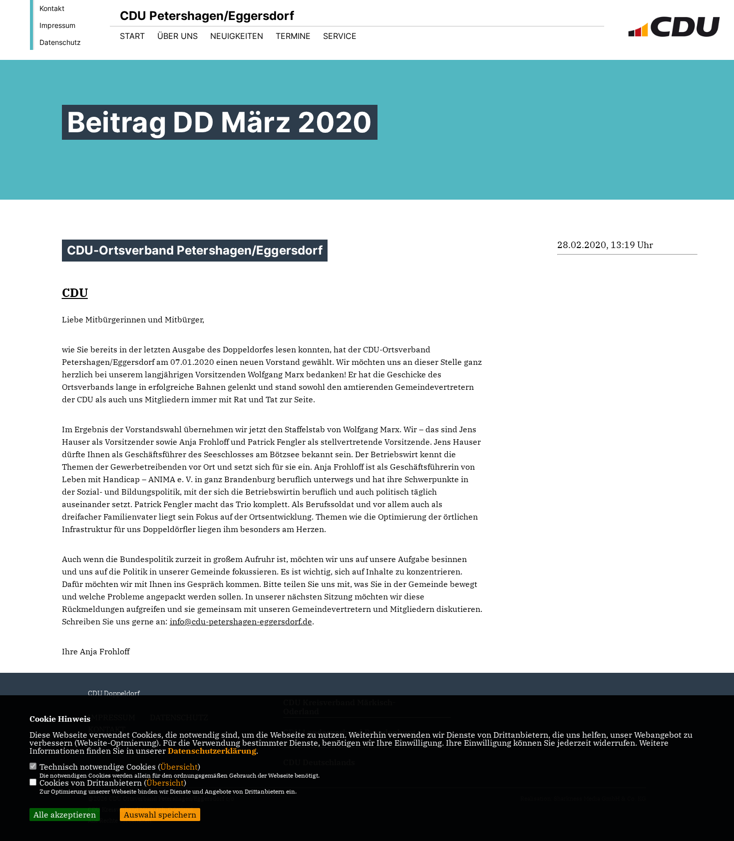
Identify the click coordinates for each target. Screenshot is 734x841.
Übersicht (179, 767)
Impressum (57, 25)
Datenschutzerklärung (212, 751)
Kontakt (51, 8)
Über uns (177, 36)
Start (132, 36)
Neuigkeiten (236, 36)
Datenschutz (60, 42)
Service (340, 36)
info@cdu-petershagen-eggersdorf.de (241, 621)
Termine (293, 36)
